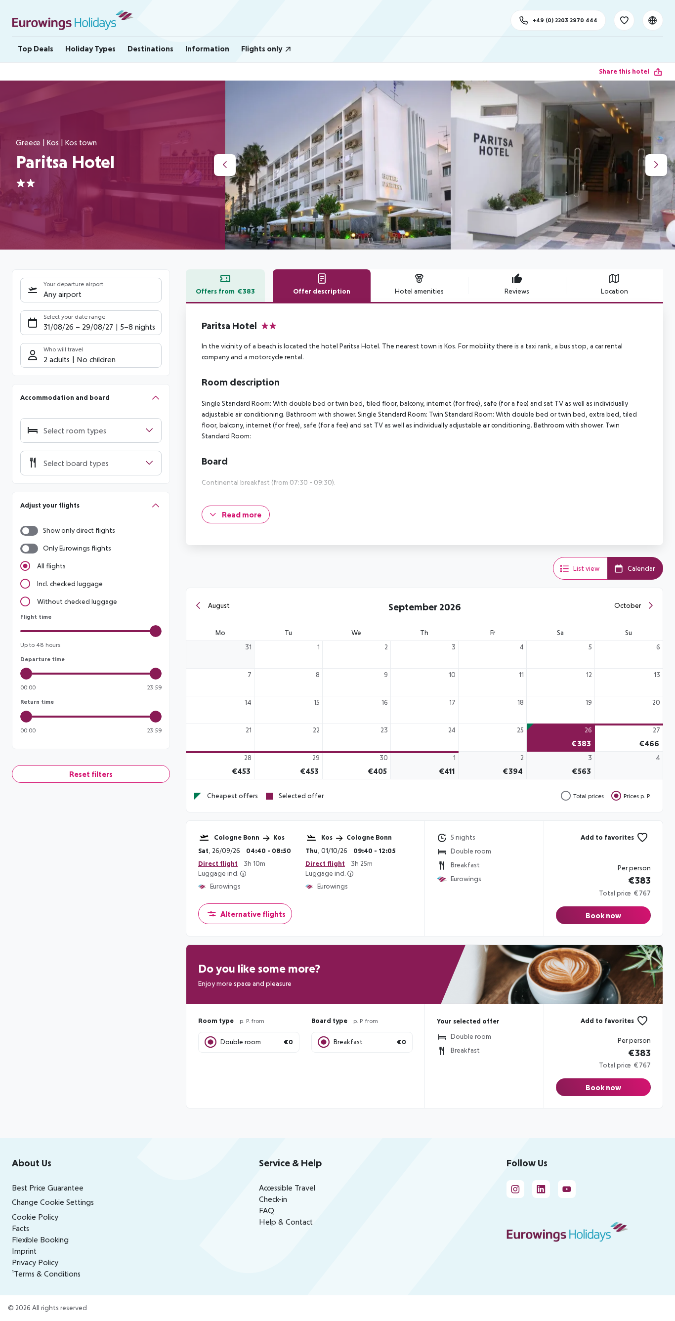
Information (207, 48)
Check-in (273, 1198)
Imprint (24, 1250)
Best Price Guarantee (48, 1187)
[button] (90, 397)
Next (656, 165)
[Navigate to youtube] (567, 1189)
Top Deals (35, 48)
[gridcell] (288, 654)
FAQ (266, 1210)
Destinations (150, 48)
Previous (225, 165)
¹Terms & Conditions (46, 1273)
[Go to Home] (77, 20)
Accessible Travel (287, 1187)
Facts (20, 1228)
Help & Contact (286, 1221)
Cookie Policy (35, 1216)
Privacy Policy (35, 1262)
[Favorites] (624, 20)
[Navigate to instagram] (515, 1189)
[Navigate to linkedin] (541, 1189)
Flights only (261, 48)
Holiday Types (90, 48)
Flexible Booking (40, 1239)
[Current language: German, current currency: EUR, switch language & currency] (652, 20)
